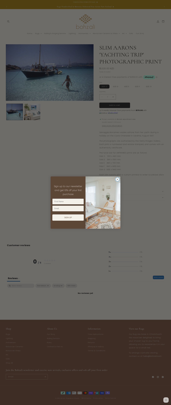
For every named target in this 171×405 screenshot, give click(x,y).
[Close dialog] (117, 179)
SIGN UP (68, 217)
